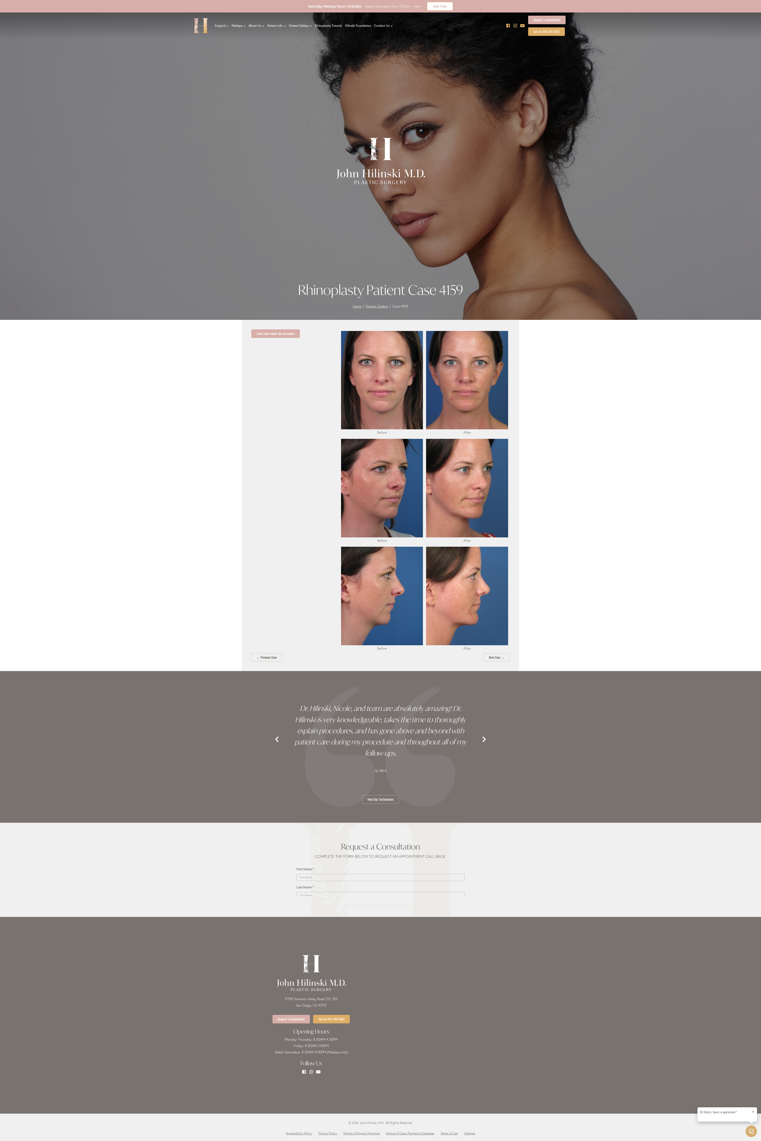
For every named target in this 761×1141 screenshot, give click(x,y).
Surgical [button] (220, 26)
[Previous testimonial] (277, 739)
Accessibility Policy (299, 1133)
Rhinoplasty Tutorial (328, 26)
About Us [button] (255, 26)
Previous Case (267, 657)
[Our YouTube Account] (522, 25)
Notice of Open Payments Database (410, 1133)
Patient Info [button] (275, 26)
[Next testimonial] (484, 739)
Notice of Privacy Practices (361, 1133)
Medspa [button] (237, 26)
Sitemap (469, 1133)
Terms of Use (449, 1133)
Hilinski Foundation (358, 26)
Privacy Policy (327, 1133)
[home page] (200, 25)
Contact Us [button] (382, 26)
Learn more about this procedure (276, 333)
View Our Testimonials (380, 799)
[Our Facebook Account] (508, 25)
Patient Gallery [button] (299, 26)
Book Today (440, 6)
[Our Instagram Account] (515, 25)
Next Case (496, 657)
